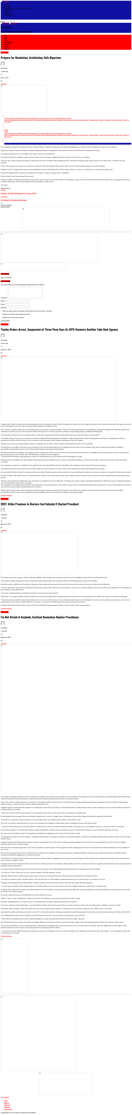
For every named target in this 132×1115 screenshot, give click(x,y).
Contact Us (7, 10)
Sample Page (8, 15)
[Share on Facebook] (67, 115)
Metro (6, 40)
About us (7, 5)
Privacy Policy (8, 14)
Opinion (6, 46)
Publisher (4, 84)
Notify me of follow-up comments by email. (16, 314)
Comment (4, 298)
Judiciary (6, 44)
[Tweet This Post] (67, 117)
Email (3, 304)
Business (6, 49)
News (5, 38)
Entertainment (8, 42)
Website (3, 307)
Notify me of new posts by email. (13, 317)
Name (3, 301)
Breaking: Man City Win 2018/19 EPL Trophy (18, 8)
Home (6, 12)
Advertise (7, 6)
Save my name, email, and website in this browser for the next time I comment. (27, 311)
